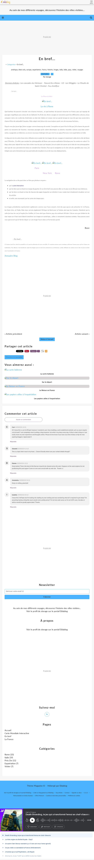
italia (61, 70)
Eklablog (63, 786)
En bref (8, 736)
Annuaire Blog (11, 256)
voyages (80, 70)
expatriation (36, 70)
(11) (10, 761)
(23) (9, 755)
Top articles (59, 792)
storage (44, 611)
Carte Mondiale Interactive (17, 733)
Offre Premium (39, 795)
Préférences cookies (74, 795)
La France (9, 739)
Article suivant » (82, 334)
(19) (9, 758)
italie (65, 70)
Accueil (8, 730)
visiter (74, 70)
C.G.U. (86, 792)
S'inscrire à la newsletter (14, 357)
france (44, 70)
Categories (11, 64)
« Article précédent (13, 334)
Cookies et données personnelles (56, 795)
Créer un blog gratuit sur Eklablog (43, 792)
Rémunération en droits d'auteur (23, 795)
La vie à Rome (47, 106)
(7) (11, 764)
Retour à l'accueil (47, 339)
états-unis (22, 70)
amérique (14, 70)
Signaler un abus (77, 792)
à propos (60, 826)
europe (28, 70)
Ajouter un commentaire (23, 419)
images (56, 70)
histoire (50, 70)
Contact (67, 792)
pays (69, 70)
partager (47, 826)
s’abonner (33, 826)
